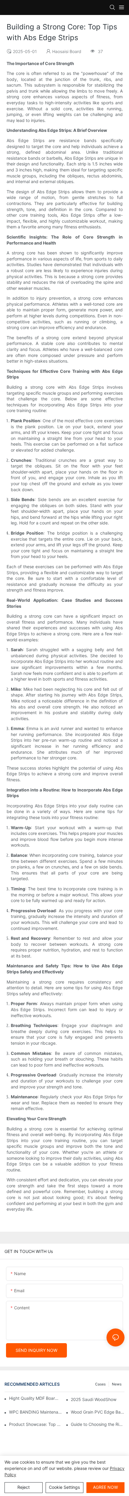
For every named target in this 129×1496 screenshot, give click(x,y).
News (117, 1384)
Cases (100, 1384)
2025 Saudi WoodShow (93, 1399)
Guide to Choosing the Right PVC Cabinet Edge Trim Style (97, 1424)
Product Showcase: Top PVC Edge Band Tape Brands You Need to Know (36, 1424)
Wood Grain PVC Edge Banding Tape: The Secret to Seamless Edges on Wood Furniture (97, 1411)
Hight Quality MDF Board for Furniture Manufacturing (33, 1398)
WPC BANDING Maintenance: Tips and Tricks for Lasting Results (36, 1411)
